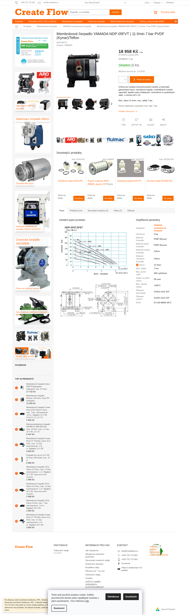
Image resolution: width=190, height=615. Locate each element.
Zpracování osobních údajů (97, 560)
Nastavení (59, 608)
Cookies (89, 578)
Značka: (64, 45)
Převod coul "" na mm (95, 571)
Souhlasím (131, 596)
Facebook (125, 563)
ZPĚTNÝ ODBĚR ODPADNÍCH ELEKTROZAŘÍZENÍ (94, 584)
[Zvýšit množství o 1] (128, 78)
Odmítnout (113, 596)
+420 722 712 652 (129, 555)
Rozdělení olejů (92, 567)
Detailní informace (127, 111)
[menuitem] (19, 21)
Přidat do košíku (144, 79)
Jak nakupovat (92, 3)
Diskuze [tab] (131, 210)
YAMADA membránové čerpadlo (160, 228)
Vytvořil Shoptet (168, 609)
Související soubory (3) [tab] (98, 210)
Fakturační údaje (61, 550)
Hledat (115, 12)
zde (87, 601)
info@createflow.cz (129, 551)
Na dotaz (79, 198)
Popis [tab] (61, 210)
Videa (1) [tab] (118, 210)
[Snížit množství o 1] (128, 81)
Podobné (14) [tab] (76, 210)
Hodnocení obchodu (94, 564)
